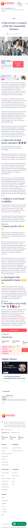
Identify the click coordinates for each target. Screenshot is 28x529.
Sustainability (8, 8)
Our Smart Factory (16, 447)
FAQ (13, 484)
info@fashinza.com (15, 432)
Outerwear (4, 509)
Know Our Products (6, 478)
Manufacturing (5, 486)
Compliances (5, 447)
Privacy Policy (5, 524)
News (13, 481)
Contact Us (14, 472)
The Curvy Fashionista (14, 212)
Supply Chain (5, 481)
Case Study (4, 459)
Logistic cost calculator (7, 453)
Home (2, 8)
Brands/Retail (5, 489)
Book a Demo (14, 330)
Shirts (3, 497)
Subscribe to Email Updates (18, 64)
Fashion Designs (5, 472)
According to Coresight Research (10, 99)
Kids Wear (4, 503)
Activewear (4, 511)
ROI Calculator (5, 464)
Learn (13, 8)
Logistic (3, 450)
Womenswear (5, 500)
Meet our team (15, 475)
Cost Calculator (5, 461)
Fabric (3, 475)
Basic (3, 514)
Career (13, 478)
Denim (3, 506)
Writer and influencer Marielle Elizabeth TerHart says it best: (13, 318)
